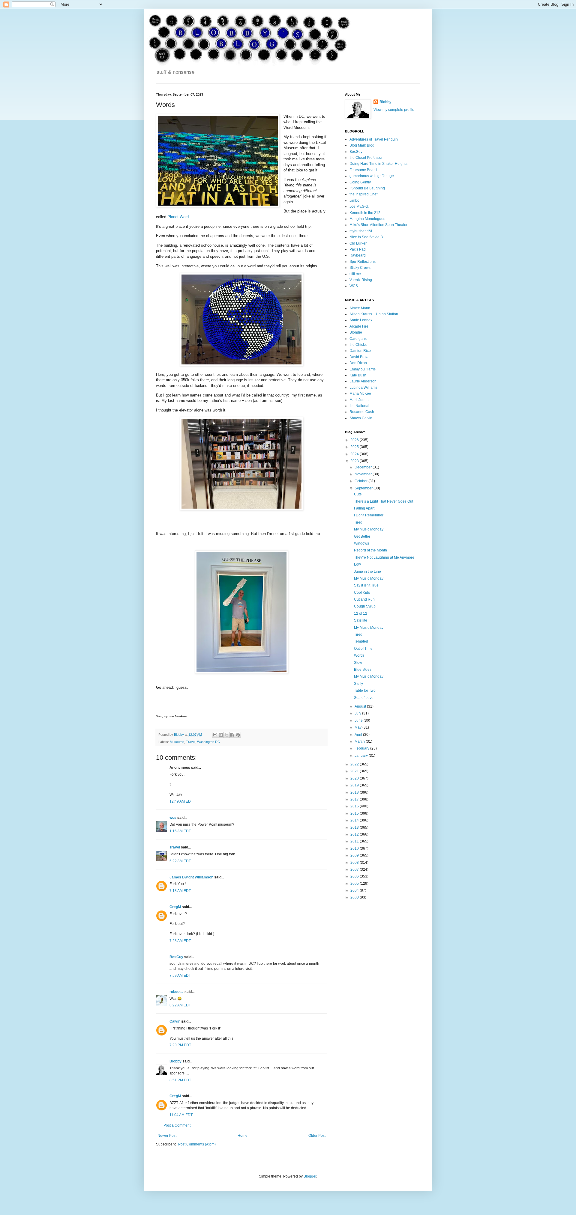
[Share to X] (227, 735)
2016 (355, 806)
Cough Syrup (365, 606)
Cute (358, 494)
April (359, 734)
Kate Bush (358, 375)
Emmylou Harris (363, 369)
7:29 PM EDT (180, 1045)
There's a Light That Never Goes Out (383, 501)
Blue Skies (362, 669)
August (361, 706)
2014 (355, 820)
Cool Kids (362, 592)
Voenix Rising (361, 280)
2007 (355, 869)
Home (243, 1135)
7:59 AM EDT (180, 975)
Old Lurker (358, 243)
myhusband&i (361, 231)
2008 (355, 862)
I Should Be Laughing (367, 188)
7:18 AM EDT (180, 891)
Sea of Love (364, 698)
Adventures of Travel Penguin (374, 139)
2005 (355, 883)
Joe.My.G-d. (359, 206)
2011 (355, 841)
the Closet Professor (366, 158)
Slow (358, 663)
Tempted (361, 641)
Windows (361, 543)
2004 (355, 890)
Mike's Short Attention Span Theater (378, 225)
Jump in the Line (367, 571)
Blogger (310, 1176)
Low (357, 564)
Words (359, 655)
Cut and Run (364, 599)
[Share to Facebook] (232, 735)
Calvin (175, 1021)
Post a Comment (177, 1125)
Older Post (317, 1135)
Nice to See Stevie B (366, 237)
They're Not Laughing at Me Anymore (384, 557)
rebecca (177, 992)
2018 (355, 792)
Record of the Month (370, 550)
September (364, 488)
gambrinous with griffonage (372, 176)
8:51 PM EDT (180, 1080)
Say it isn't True (366, 585)
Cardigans (358, 339)
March (360, 741)
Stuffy (358, 684)
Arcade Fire (359, 326)
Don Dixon (358, 363)
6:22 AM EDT (180, 861)
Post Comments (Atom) (197, 1144)
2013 (355, 827)
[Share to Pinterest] (238, 735)
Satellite (360, 620)
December (364, 467)
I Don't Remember (368, 515)
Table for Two (365, 690)
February (362, 748)
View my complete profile (394, 110)
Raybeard (358, 255)
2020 (355, 778)
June (359, 720)
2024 (355, 454)
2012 (355, 834)
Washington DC (208, 742)
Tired (358, 522)
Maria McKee (360, 393)
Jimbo (354, 200)
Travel (190, 742)
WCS (354, 286)
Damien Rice (360, 351)
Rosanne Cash (362, 412)
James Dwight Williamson (191, 877)
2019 (355, 785)
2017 (355, 799)
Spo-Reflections (363, 262)
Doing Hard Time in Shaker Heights (378, 164)
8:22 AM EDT (180, 1005)
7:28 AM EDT (180, 941)
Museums (177, 742)
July (358, 713)
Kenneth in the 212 (365, 213)
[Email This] (215, 735)
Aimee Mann (360, 308)
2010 (355, 848)
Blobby (176, 1061)
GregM (175, 907)
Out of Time (363, 648)
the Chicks (358, 345)
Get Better (362, 536)
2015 (355, 813)
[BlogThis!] (221, 735)
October (361, 481)
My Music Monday (368, 529)
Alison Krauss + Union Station (374, 314)
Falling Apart (364, 508)
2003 (355, 897)
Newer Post (167, 1135)
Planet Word (178, 217)
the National (359, 406)
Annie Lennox (361, 320)
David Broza (360, 357)
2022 (355, 764)
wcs (173, 817)
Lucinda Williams (363, 387)
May (358, 727)
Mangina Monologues (367, 219)
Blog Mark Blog (362, 145)
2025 (355, 447)
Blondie (356, 332)
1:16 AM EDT (180, 831)
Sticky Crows (360, 268)
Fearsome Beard (363, 170)
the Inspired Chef (363, 194)
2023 (355, 461)
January (362, 755)
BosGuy (176, 957)
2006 (355, 876)
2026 (355, 440)
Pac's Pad (358, 249)
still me (355, 274)
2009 (355, 855)
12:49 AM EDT (181, 801)
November (364, 474)
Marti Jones (359, 400)
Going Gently (360, 182)
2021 (355, 771)
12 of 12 (360, 613)
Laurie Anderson (363, 381)
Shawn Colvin (361, 418)
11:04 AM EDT (181, 1115)
